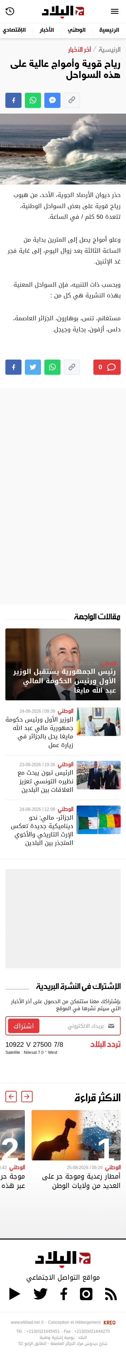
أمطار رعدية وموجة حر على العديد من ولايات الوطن (81, 1181)
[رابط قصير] (72, 100)
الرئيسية (109, 30)
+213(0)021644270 (92, 1331)
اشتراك (23, 1026)
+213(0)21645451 (43, 1331)
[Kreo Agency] (108, 1322)
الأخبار (47, 30)
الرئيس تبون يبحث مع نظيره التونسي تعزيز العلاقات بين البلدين (45, 781)
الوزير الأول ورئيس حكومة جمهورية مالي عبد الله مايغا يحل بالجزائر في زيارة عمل (39, 732)
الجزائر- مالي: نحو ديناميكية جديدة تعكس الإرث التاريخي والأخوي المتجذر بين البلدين (42, 830)
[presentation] (27, 1096)
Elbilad (63, 12)
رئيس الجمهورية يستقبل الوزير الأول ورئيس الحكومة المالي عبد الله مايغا (64, 681)
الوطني (77, 30)
